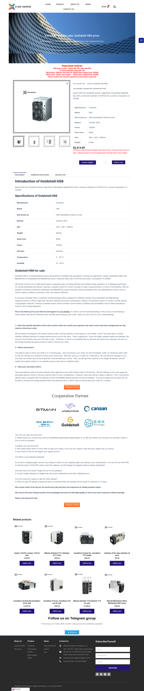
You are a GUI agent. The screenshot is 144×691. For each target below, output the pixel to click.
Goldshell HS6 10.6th (99, 88)
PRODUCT (60, 4)
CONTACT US (68, 9)
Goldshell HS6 (87, 88)
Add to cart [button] (27, 563)
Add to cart (118, 162)
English (18, 689)
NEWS (88, 4)
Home (42, 41)
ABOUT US (75, 4)
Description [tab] (20, 175)
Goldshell (68, 41)
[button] (114, 6)
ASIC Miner (59, 41)
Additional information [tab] (40, 175)
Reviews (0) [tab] (60, 175)
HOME (48, 4)
